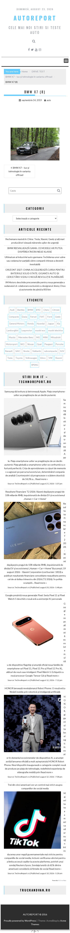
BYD (38, 310)
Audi (12, 310)
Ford (49, 316)
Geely (58, 316)
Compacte (14, 316)
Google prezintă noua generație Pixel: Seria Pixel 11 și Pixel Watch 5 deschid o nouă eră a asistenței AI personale (35, 597)
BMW (30, 310)
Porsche (59, 344)
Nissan (31, 344)
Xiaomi (58, 358)
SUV (62, 351)
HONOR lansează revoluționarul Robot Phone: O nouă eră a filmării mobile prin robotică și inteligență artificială (35, 690)
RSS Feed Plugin (62, 880)
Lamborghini (12, 330)
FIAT (42, 316)
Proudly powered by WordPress (20, 920)
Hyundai (41, 323)
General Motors (16, 323)
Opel (39, 344)
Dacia (24, 316)
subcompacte (50, 351)
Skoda (26, 351)
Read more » (41, 479)
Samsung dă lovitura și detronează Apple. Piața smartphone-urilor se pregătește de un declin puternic (35, 393)
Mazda (12, 337)
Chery (46, 310)
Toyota (18, 358)
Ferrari (33, 316)
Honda (30, 323)
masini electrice (55, 330)
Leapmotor (26, 330)
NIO (22, 344)
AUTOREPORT (35, 18)
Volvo (43, 358)
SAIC (17, 351)
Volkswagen (31, 358)
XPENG (34, 365)
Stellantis (36, 351)
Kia (58, 323)
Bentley (21, 310)
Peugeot (49, 344)
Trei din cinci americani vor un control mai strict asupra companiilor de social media (35, 786)
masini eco (40, 330)
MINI (45, 337)
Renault (8, 351)
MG (38, 337)
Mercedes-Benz (25, 337)
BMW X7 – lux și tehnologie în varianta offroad (19, 171)
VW (50, 358)
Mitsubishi (56, 337)
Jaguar (51, 323)
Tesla (9, 358)
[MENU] (66, 60)
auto (49, 100)
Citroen (55, 310)
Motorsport (11, 344)
